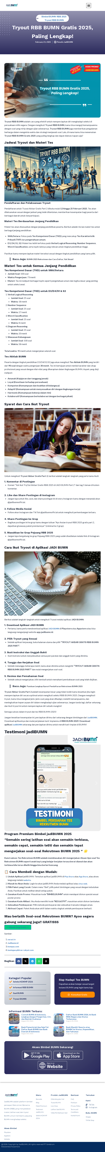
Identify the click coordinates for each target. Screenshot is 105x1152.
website (27, 880)
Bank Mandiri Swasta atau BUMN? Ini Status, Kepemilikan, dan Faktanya (80, 1029)
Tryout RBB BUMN (54, 20)
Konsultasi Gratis (79, 994)
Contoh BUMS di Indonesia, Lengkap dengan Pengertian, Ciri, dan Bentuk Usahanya (36, 1016)
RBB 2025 (61, 16)
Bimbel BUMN (49, 16)
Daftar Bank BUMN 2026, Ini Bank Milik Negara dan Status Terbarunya (81, 1016)
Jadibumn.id (13, 943)
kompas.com (13, 946)
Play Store (69, 876)
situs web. (83, 883)
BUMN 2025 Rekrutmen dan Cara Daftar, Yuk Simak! (50, 259)
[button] (8, 783)
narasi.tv (12, 939)
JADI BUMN (54, 628)
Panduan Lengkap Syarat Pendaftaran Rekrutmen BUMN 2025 (55, 686)
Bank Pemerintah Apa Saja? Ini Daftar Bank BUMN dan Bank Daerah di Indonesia (35, 1029)
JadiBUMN (92, 717)
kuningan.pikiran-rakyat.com (21, 950)
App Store (83, 876)
